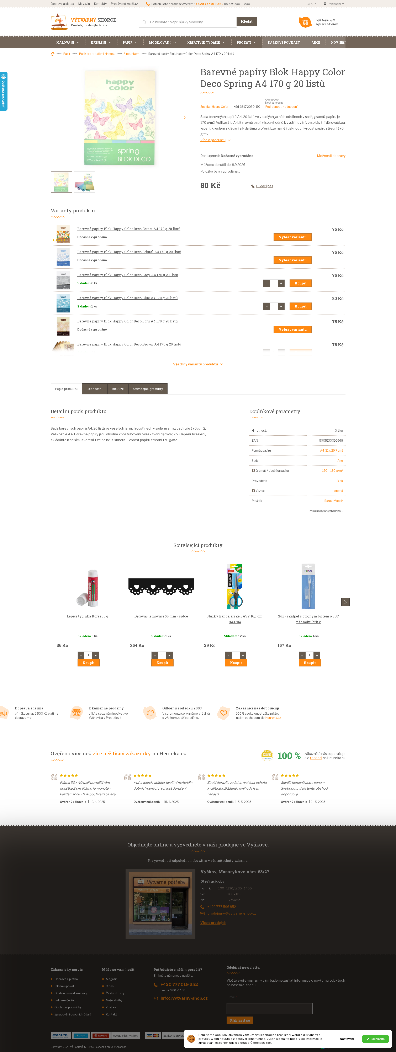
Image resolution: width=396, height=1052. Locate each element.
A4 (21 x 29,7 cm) (331, 450)
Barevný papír (333, 500)
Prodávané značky (123, 3)
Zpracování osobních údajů (72, 1014)
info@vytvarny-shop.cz (184, 998)
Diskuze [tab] (118, 389)
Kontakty (100, 3)
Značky (111, 1007)
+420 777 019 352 (179, 984)
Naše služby (114, 1000)
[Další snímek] (184, 118)
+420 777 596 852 (221, 907)
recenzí (316, 758)
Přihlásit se (240, 1020)
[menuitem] (68, 42)
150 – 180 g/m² (332, 470)
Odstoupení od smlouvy (70, 993)
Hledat (247, 21)
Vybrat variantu (293, 237)
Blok (340, 481)
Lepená (337, 490)
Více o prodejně (213, 923)
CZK (310, 4)
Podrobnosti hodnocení (281, 106)
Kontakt (111, 1014)
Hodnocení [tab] (94, 389)
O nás (110, 986)
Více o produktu (213, 140)
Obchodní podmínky (67, 1007)
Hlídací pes (264, 186)
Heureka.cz (273, 717)
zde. (269, 1042)
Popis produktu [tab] (66, 389)
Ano (340, 460)
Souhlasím (378, 1039)
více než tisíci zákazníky (121, 753)
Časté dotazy (115, 993)
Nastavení (347, 1039)
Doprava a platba (62, 3)
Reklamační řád (64, 1000)
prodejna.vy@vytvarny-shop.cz (231, 913)
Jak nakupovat (64, 986)
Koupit (301, 283)
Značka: (214, 106)
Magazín (84, 3)
